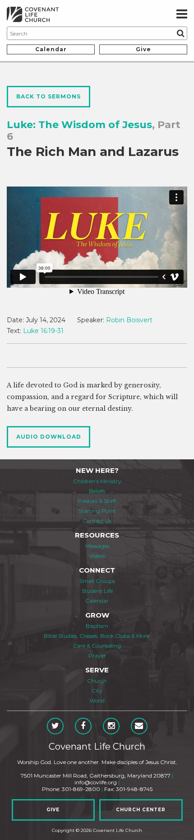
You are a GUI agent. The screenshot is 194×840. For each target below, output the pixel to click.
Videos (97, 555)
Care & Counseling (97, 645)
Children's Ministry (97, 481)
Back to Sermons (48, 96)
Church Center (141, 810)
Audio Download (48, 436)
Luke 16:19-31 (43, 331)
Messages (97, 545)
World (97, 700)
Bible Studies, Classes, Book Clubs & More (96, 635)
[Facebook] (83, 726)
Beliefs (97, 491)
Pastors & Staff (97, 501)
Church (97, 680)
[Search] (180, 33)
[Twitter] (55, 726)
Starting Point (97, 510)
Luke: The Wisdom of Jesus (79, 125)
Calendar (51, 49)
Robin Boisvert (129, 320)
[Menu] (181, 14)
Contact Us (97, 520)
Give (143, 49)
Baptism (97, 625)
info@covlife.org (95, 782)
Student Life (97, 590)
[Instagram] (111, 726)
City (97, 690)
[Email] (139, 726)
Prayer (97, 655)
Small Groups (97, 581)
